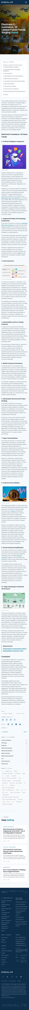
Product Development (15, 792)
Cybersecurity (5, 794)
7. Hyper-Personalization (8, 83)
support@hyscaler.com (21, 945)
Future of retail (21, 713)
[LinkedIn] (16, 724)
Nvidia (17, 790)
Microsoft (14, 775)
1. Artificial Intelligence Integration (11, 67)
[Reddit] (20, 724)
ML (6, 785)
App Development (17, 780)
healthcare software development (10, 797)
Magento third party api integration (10, 198)
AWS (22, 790)
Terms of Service (12, 980)
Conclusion (5, 94)
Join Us (3, 964)
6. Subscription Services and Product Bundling (14, 81)
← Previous (4, 731)
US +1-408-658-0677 (21, 937)
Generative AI (8, 771)
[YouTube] (21, 976)
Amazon (24, 792)
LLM (3, 775)
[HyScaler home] (7, 2)
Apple (20, 778)
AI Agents (20, 799)
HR (25, 790)
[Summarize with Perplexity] (6, 719)
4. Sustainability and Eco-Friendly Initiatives (13, 76)
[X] (12, 976)
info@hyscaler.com (20, 941)
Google (15, 771)
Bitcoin (13, 511)
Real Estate (5, 792)
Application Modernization (9, 799)
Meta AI (9, 801)
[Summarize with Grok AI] (14, 719)
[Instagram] (7, 976)
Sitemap (19, 980)
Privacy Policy (4, 980)
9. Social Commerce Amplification (11, 88)
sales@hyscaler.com (20, 943)
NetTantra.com (12, 997)
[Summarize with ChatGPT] (2, 719)
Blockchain (5, 783)
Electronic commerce (8, 713)
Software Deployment (7, 804)
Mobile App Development (8, 787)
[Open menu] (26, 2)
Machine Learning (6, 780)
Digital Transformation (8, 790)
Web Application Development (9, 778)
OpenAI (24, 773)
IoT (25, 783)
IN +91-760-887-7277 (21, 939)
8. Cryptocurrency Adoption (9, 86)
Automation (19, 801)
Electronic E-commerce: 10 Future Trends (12, 65)
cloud (3, 801)
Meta (3, 785)
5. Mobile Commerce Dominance (10, 78)
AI (2, 771)
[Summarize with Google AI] (10, 719)
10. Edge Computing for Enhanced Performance (14, 91)
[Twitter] (12, 724)
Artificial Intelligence (16, 783)
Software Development (7, 773)
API (13, 801)
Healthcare (17, 773)
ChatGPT (8, 775)
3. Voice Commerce (7, 73)
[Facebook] (8, 724)
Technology (14, 20)
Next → (26, 731)
